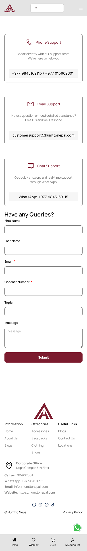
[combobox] (47, 8)
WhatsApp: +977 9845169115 (43, 197)
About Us (11, 438)
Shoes (35, 452)
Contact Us (66, 438)
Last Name (12, 241)
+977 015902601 (59, 73)
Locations (65, 445)
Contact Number (17, 282)
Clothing (37, 445)
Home (8, 431)
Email (8, 261)
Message (11, 322)
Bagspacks (39, 438)
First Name (12, 220)
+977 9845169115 (27, 73)
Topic (8, 302)
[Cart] (53, 540)
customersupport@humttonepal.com (43, 135)
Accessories (40, 431)
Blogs (8, 445)
